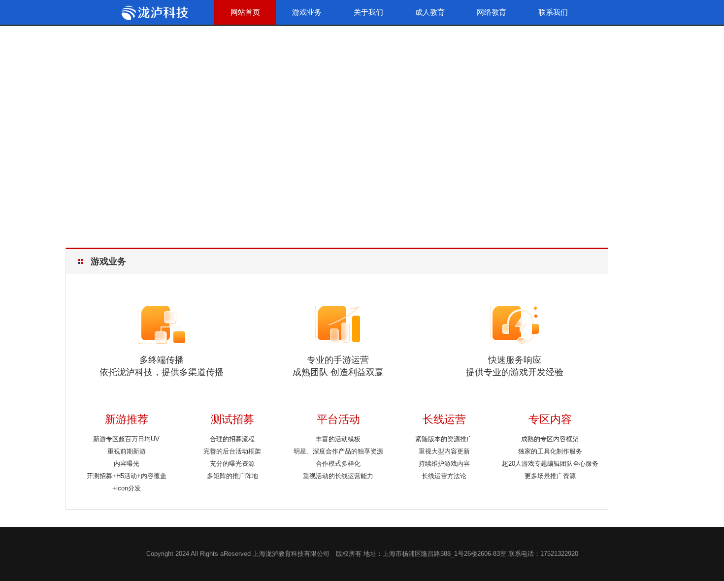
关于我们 (368, 12)
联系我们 (553, 12)
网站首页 (245, 12)
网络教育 (491, 12)
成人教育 (430, 12)
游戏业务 (307, 12)
